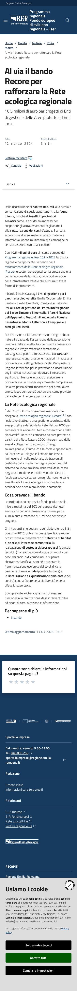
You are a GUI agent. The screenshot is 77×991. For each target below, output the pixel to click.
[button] (67, 20)
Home (9, 43)
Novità (22, 43)
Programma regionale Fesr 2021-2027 (30, 257)
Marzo (9, 47)
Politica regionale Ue (19, 826)
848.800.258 (19, 753)
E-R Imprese (14, 811)
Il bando (16, 617)
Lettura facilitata (16, 158)
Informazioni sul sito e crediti (24, 789)
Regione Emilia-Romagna (18, 3)
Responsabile (14, 784)
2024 (50, 43)
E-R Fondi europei (17, 816)
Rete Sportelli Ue (17, 821)
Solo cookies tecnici (38, 945)
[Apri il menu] (5, 20)
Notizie (37, 43)
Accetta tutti (38, 957)
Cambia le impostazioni (38, 970)
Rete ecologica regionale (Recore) (40, 415)
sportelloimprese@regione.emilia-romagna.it (29, 760)
